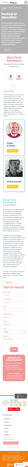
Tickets (6, 432)
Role (4, 306)
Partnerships (7, 425)
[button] (25, 2)
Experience (7, 419)
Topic (5, 329)
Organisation (8, 314)
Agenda (6, 422)
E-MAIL (5, 321)
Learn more (12, 151)
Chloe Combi (14, 181)
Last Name (7, 299)
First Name (7, 292)
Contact (6, 428)
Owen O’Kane (11, 144)
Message (6, 336)
